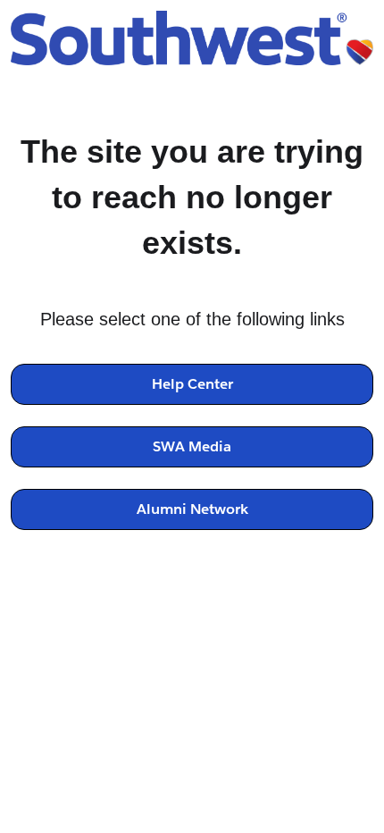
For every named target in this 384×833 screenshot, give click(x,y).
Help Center (192, 383)
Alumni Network (192, 509)
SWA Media (192, 446)
